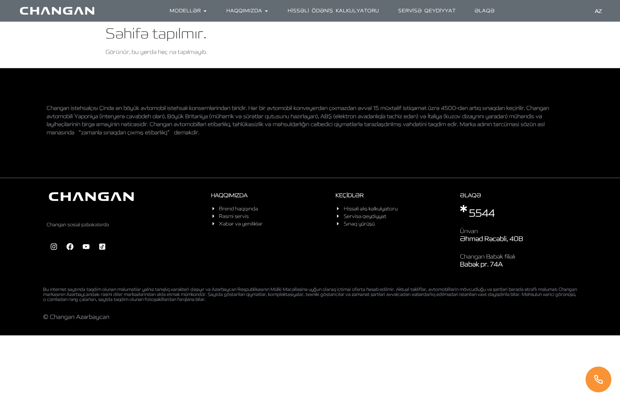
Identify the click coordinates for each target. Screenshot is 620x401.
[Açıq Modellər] (205, 10)
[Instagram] (54, 246)
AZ (598, 11)
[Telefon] (598, 379)
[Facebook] (70, 246)
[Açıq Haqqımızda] (266, 10)
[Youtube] (86, 246)
